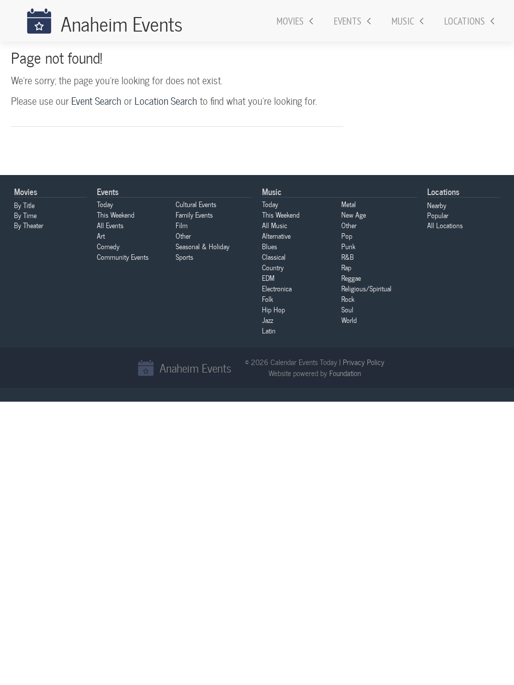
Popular (437, 215)
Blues (269, 246)
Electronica (277, 288)
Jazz (267, 319)
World (349, 319)
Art (101, 235)
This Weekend (116, 214)
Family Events (194, 214)
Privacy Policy (363, 362)
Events (347, 21)
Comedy (108, 246)
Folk (267, 298)
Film (182, 225)
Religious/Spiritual (366, 288)
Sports (184, 256)
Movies (290, 21)
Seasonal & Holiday (202, 246)
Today (105, 204)
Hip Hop (273, 309)
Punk (348, 246)
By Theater (28, 225)
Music (403, 21)
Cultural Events (196, 204)
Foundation (345, 373)
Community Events (123, 256)
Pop (346, 235)
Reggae (351, 277)
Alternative (276, 235)
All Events (110, 225)
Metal (348, 204)
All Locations (445, 225)
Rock (347, 298)
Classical (274, 256)
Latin (269, 330)
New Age (353, 214)
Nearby (436, 205)
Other (183, 235)
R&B (347, 256)
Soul (347, 309)
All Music (274, 225)
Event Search (96, 101)
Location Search (166, 101)
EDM (268, 277)
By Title (24, 205)
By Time (25, 215)
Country (273, 267)
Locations (464, 21)
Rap (346, 267)
